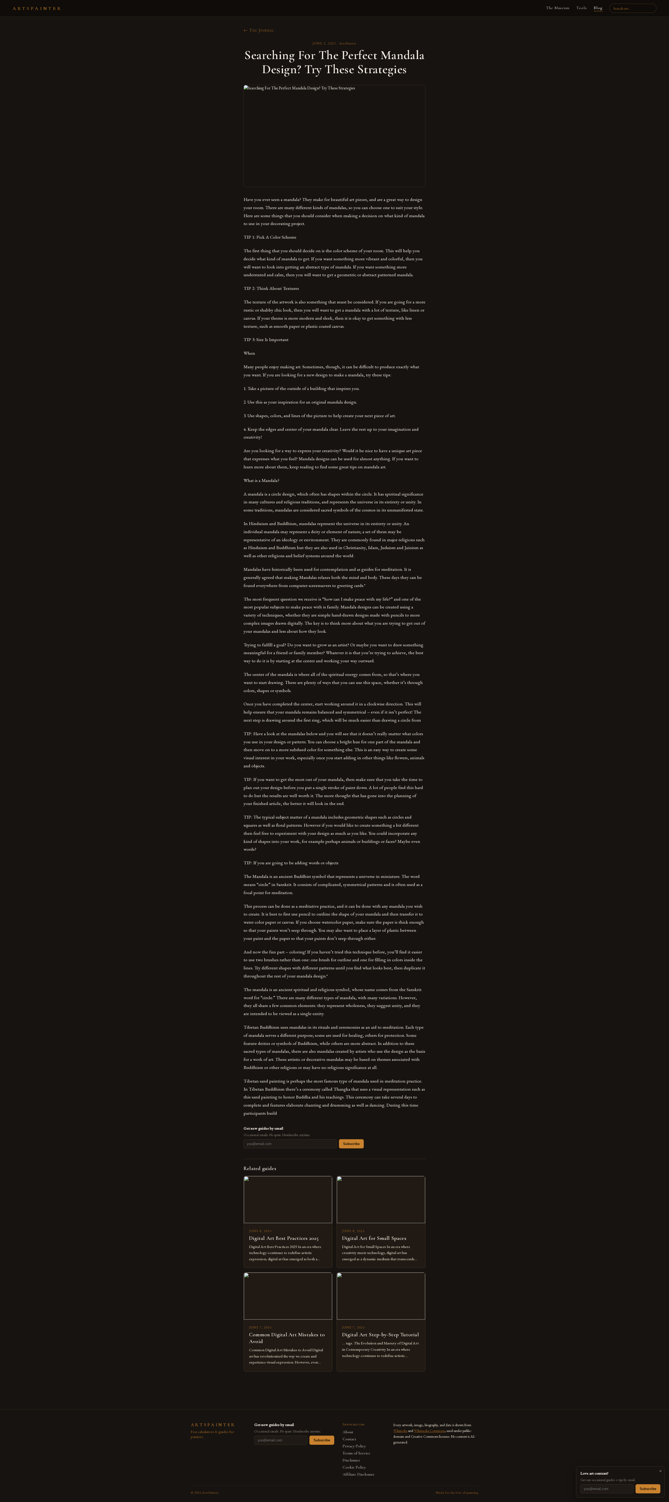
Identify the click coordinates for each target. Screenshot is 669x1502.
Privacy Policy (354, 1446)
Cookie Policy (354, 1467)
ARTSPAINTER (37, 8)
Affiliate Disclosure (358, 1474)
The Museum (558, 7)
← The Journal (259, 30)
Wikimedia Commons (429, 1430)
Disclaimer (351, 1460)
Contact (349, 1439)
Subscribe (351, 1144)
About (348, 1432)
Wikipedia (400, 1430)
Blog (598, 7)
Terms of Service (356, 1453)
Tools (581, 7)
